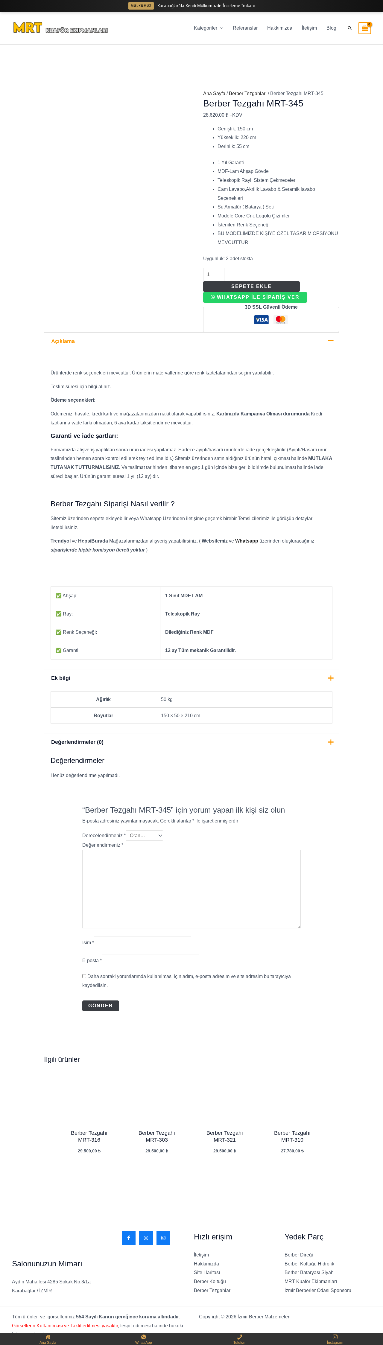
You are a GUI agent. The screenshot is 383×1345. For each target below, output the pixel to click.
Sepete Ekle (251, 286)
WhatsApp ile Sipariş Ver (258, 297)
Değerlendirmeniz (102, 845)
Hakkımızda (279, 28)
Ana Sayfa (214, 93)
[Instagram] (146, 1238)
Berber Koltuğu (210, 1281)
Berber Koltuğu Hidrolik (309, 1263)
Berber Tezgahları (248, 93)
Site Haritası (207, 1272)
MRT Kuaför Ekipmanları (311, 1281)
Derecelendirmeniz (104, 835)
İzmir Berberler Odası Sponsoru (318, 1290)
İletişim (309, 28)
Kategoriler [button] (205, 28)
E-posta (92, 960)
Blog (331, 28)
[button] (349, 28)
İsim (88, 942)
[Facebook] (129, 1238)
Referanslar (245, 28)
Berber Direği (299, 1254)
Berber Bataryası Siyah (309, 1272)
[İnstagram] (163, 1238)
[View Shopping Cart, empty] (364, 28)
